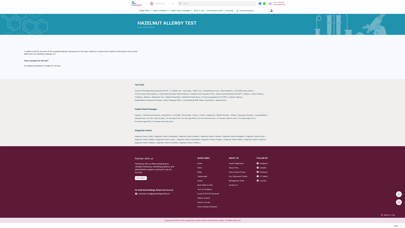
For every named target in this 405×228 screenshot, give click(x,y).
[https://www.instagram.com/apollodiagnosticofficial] (258, 162)
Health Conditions (160, 11)
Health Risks (144, 11)
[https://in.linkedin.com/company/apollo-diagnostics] (258, 167)
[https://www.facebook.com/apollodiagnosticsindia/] (258, 171)
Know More (141, 178)
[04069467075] (260, 3)
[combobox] (164, 4)
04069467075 (279, 4)
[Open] (172, 3)
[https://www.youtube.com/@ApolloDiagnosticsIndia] (258, 180)
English (396, 226)
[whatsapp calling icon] (264, 3)
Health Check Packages (180, 11)
